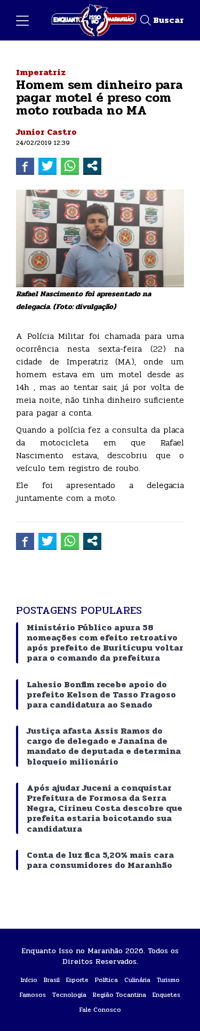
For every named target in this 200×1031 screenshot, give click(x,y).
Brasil (52, 980)
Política (106, 980)
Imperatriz (41, 72)
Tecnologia (69, 995)
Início (29, 980)
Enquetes (166, 995)
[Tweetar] (47, 166)
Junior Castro (46, 132)
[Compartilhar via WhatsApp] (70, 166)
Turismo (168, 980)
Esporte (77, 980)
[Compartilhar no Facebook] (25, 166)
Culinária (137, 980)
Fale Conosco (100, 1009)
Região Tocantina (119, 995)
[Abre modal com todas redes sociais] (92, 166)
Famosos (33, 995)
